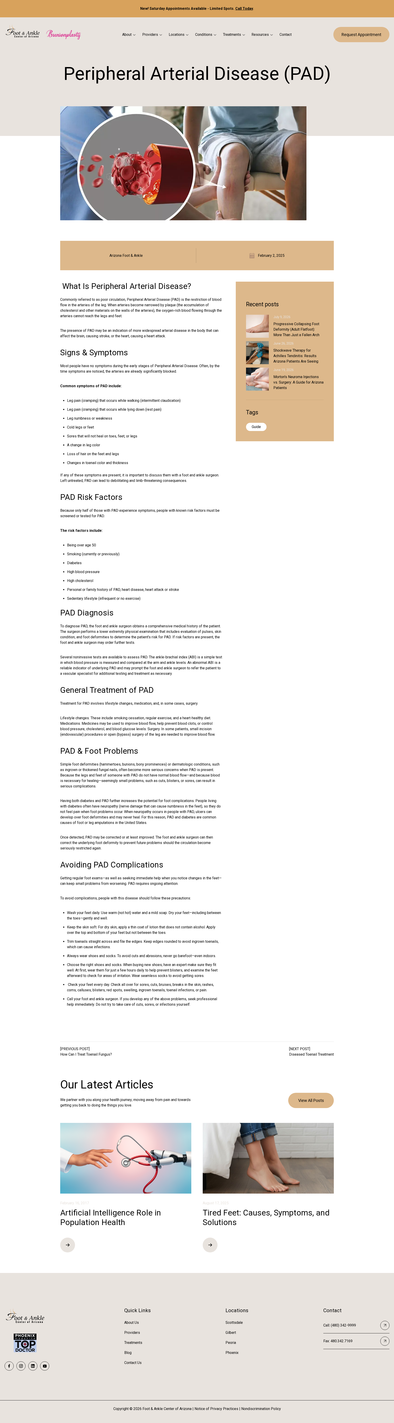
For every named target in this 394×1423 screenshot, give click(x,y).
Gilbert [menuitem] (231, 1332)
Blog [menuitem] (128, 1352)
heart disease (133, 589)
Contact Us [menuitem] (133, 1363)
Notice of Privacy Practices (216, 1409)
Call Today (244, 8)
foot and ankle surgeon (200, 475)
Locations (176, 34)
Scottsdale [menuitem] (234, 1322)
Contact (286, 34)
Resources (260, 34)
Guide (256, 427)
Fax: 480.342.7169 (338, 1341)
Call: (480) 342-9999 (339, 1325)
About (127, 34)
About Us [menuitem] (131, 1322)
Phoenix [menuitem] (232, 1352)
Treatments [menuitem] (133, 1342)
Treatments (232, 34)
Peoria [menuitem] (231, 1342)
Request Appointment (361, 34)
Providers (150, 34)
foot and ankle (106, 626)
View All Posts (311, 1100)
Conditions (203, 34)
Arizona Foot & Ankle (126, 255)
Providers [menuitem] (132, 1332)
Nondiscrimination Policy (261, 1409)
